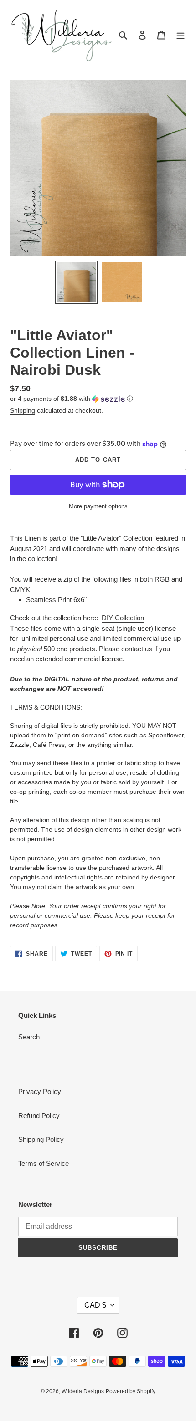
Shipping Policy (41, 1139)
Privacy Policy (39, 1091)
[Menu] (180, 35)
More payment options (98, 506)
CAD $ (95, 1305)
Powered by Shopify (130, 1391)
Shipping (22, 410)
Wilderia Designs (83, 1391)
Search (29, 1037)
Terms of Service (43, 1163)
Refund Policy (39, 1115)
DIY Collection (123, 618)
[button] (71, 398)
